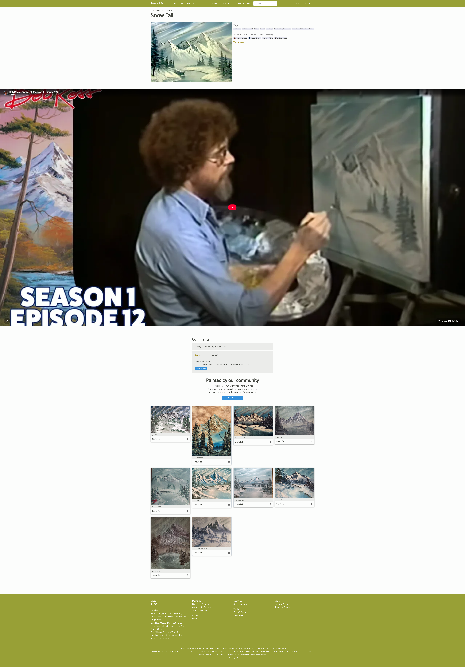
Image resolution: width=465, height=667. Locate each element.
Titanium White (267, 38)
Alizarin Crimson (241, 38)
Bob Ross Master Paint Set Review (167, 623)
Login (297, 3)
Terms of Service (283, 607)
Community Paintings (202, 607)
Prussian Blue (254, 38)
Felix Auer (230, 658)
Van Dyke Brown (281, 38)
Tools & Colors (227, 3)
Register (308, 3)
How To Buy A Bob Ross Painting (166, 613)
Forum (241, 3)
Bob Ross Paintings (195, 3)
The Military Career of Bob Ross (166, 632)
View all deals (238, 42)
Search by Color (200, 610)
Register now (201, 368)
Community (212, 3)
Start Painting (240, 604)
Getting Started (177, 3)
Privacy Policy (281, 604)
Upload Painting (232, 398)
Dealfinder (238, 615)
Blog (249, 3)
